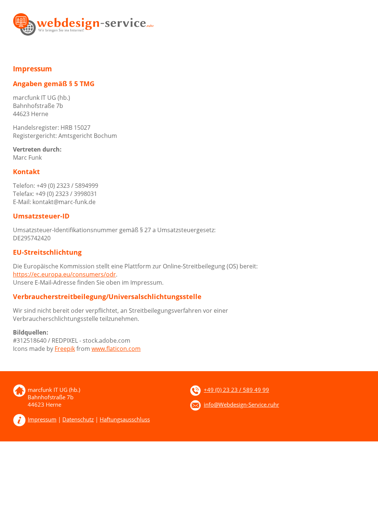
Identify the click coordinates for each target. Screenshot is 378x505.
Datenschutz (78, 419)
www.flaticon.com (116, 349)
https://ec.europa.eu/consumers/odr (64, 274)
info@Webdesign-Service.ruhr (241, 404)
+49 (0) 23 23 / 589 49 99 (236, 389)
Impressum (42, 419)
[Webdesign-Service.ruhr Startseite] (83, 34)
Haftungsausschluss (125, 419)
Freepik (65, 349)
